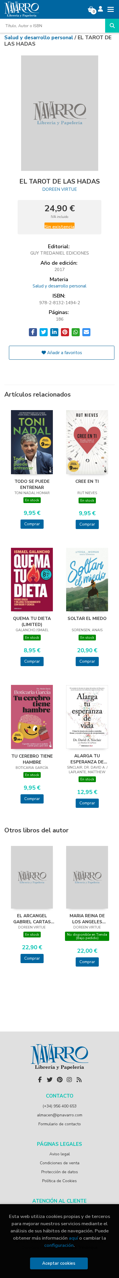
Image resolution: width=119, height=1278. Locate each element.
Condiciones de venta (59, 1163)
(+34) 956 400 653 (59, 1106)
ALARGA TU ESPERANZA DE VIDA (87, 759)
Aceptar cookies (58, 1263)
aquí (73, 1238)
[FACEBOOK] (40, 1079)
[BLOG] (79, 1079)
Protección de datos (59, 1172)
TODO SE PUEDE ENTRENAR (32, 484)
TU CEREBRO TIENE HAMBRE (32, 759)
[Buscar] (112, 26)
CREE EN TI (87, 481)
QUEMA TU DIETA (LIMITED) (32, 621)
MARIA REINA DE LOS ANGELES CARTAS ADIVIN (87, 918)
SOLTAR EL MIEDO (87, 618)
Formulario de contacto (59, 1124)
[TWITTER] (49, 1079)
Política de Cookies (59, 1181)
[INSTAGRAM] (69, 1079)
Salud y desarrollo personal (39, 37)
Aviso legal (59, 1154)
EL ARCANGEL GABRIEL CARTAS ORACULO (32, 918)
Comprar (32, 524)
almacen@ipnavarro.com (59, 1115)
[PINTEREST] (59, 1079)
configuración (59, 1245)
